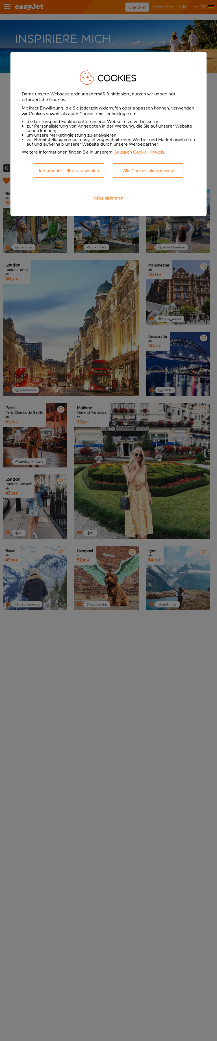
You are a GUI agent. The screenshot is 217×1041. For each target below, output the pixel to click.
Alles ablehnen (108, 198)
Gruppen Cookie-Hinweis (139, 152)
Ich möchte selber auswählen (69, 170)
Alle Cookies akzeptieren (148, 170)
